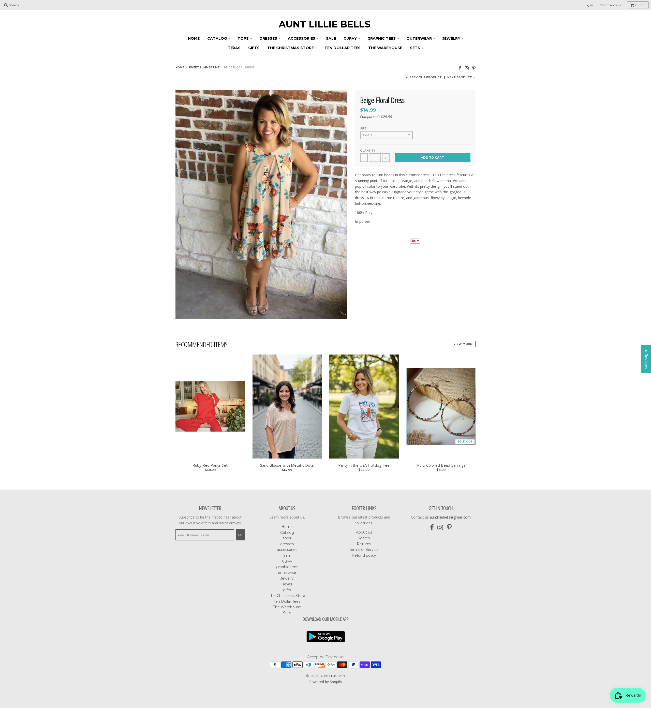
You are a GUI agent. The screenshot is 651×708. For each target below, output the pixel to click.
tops (243, 38)
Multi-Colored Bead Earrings (441, 465)
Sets (415, 48)
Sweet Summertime (203, 67)
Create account (611, 5)
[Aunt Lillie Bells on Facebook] (459, 68)
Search (364, 538)
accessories (301, 38)
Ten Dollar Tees (342, 48)
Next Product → (461, 77)
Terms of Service (364, 549)
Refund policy (364, 555)
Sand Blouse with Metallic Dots (287, 465)
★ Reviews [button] (646, 359)
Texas (234, 48)
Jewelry (451, 38)
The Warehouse (385, 48)
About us (364, 532)
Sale (331, 38)
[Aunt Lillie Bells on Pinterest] (474, 68)
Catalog (217, 38)
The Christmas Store (290, 48)
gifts (254, 48)
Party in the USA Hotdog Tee (364, 465)
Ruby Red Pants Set (210, 465)
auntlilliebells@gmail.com (450, 517)
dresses (268, 38)
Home (194, 38)
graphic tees (381, 38)
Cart (640, 5)
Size (363, 128)
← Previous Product (424, 77)
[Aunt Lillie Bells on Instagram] (467, 68)
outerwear (419, 38)
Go (240, 535)
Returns (364, 544)
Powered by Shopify (325, 681)
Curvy (350, 38)
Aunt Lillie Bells (325, 24)
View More (462, 344)
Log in (588, 5)
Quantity (367, 150)
